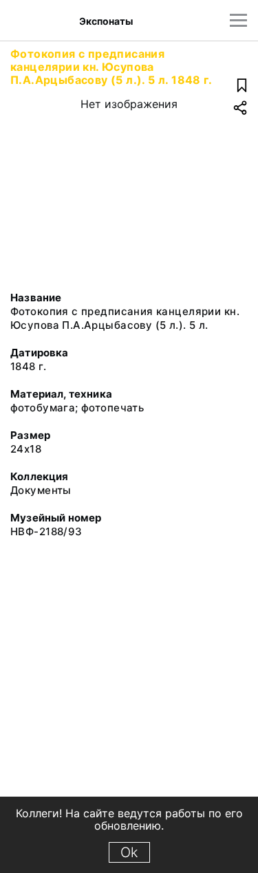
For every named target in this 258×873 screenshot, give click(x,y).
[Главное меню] (238, 20)
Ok (129, 852)
